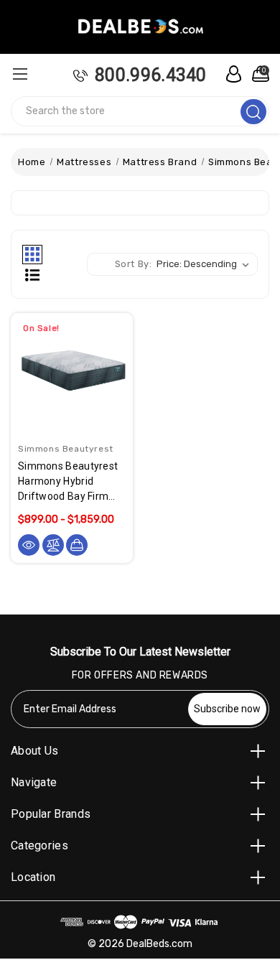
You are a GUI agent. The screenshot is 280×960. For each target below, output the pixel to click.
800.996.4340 (151, 75)
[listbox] (205, 264)
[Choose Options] (77, 545)
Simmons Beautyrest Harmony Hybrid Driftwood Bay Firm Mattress (68, 482)
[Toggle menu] (19, 73)
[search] (253, 111)
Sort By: (133, 263)
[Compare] (53, 545)
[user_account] (230, 74)
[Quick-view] (28, 545)
